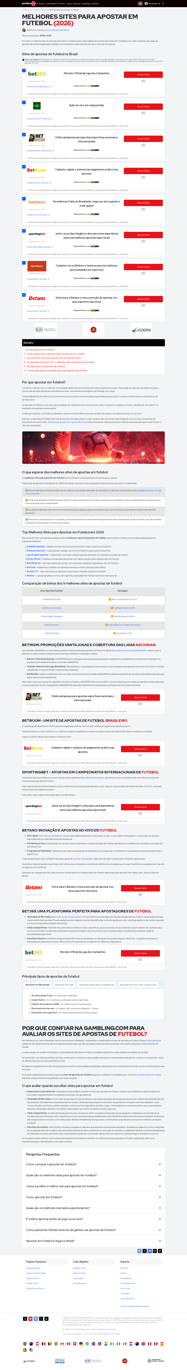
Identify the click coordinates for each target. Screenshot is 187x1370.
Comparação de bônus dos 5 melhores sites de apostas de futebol (59, 362)
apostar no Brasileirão (83, 858)
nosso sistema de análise (150, 1074)
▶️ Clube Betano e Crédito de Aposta (122, 625)
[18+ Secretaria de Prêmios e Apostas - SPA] (156, 1361)
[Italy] (118, 1344)
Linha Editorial (125, 1278)
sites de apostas (133, 413)
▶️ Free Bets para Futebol (122, 616)
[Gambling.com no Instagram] (41, 1328)
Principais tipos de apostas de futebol (44, 366)
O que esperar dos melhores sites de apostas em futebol (54, 353)
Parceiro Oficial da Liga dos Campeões (86, 73)
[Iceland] (93, 1344)
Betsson (31, 567)
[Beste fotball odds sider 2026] (143, 1344)
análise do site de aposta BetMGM (130, 650)
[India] (106, 1344)
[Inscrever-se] (140, 3)
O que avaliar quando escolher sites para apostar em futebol (55, 370)
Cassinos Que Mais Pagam (36, 1273)
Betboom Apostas (36, 550)
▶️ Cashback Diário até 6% (122, 608)
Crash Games (78, 1278)
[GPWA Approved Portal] (59, 1361)
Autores (123, 1273)
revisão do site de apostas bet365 (70, 917)
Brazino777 (33, 571)
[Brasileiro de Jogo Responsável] (93, 1361)
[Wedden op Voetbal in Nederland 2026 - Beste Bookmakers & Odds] (131, 1344)
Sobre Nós (124, 1268)
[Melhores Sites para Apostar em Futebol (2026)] (56, 1344)
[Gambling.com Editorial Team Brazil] (24, 30)
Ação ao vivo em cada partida (86, 105)
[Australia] (31, 1344)
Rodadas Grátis (32, 1283)
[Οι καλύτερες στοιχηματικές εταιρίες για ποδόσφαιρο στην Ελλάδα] (87, 1344)
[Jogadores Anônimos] (124, 1360)
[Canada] (62, 1344)
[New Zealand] (137, 1344)
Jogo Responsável (127, 1299)
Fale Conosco (125, 1288)
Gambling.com (27, 10)
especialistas (153, 1040)
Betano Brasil (33, 559)
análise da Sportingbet (93, 777)
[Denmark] (75, 1344)
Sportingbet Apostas (37, 555)
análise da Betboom (48, 731)
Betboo (31, 575)
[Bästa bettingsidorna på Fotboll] (25, 1350)
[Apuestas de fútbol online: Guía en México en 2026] (124, 1344)
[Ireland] (112, 1344)
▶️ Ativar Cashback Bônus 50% (123, 599)
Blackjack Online (79, 1268)
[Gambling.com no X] (25, 1328)
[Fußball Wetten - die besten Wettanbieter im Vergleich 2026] (81, 1344)
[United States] (31, 1350)
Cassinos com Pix (32, 1278)
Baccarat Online (79, 1273)
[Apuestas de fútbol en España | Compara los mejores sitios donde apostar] (162, 1344)
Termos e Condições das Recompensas (134, 1306)
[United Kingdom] (25, 1344)
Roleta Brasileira (79, 1283)
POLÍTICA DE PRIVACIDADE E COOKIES (102, 1334)
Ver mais (35, 63)
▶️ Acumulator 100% (122, 633)
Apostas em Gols (64, 984)
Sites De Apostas (41, 10)
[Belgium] (43, 1344)
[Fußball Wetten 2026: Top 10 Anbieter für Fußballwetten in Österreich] (37, 1344)
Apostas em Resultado (37, 984)
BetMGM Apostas (36, 546)
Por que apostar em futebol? (39, 349)
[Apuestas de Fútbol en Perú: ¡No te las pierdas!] (149, 1344)
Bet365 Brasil (34, 563)
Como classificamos (127, 1283)
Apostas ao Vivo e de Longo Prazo (138, 984)
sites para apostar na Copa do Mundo (67, 422)
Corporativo (125, 1294)
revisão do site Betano (52, 835)
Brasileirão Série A (147, 490)
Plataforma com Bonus (35, 1288)
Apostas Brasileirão (33, 1268)
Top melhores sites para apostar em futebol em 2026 (52, 357)
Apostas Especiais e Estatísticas (96, 984)
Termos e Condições (72, 1334)
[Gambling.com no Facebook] (36, 1328)
